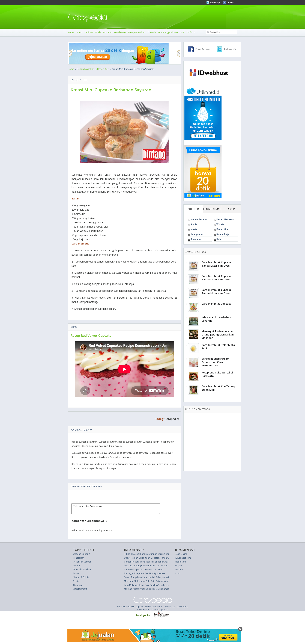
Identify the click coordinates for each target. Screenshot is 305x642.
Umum (76, 565)
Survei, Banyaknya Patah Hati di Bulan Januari (146, 577)
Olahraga (77, 585)
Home (71, 32)
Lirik (182, 32)
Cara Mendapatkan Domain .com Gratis (144, 569)
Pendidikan (78, 557)
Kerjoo (178, 565)
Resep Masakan (136, 32)
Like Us (230, 2)
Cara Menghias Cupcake (216, 303)
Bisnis (193, 224)
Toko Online (181, 553)
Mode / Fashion (103, 32)
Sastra (76, 573)
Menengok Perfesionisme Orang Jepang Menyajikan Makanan (218, 334)
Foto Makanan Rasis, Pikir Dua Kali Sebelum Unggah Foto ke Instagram (159, 585)
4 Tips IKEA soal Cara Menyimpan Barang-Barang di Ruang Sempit (156, 553)
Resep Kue (103, 68)
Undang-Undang (81, 553)
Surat (79, 32)
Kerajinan (195, 239)
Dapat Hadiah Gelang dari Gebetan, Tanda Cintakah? (150, 557)
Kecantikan (222, 229)
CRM (177, 573)
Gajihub (179, 569)
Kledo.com (180, 561)
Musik (193, 229)
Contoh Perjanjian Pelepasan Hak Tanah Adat (146, 561)
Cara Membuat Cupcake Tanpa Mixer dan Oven (216, 264)
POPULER (193, 209)
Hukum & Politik (81, 577)
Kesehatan (120, 32)
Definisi (89, 32)
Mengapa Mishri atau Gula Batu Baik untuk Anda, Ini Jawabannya (156, 581)
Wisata (220, 224)
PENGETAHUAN (212, 209)
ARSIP (231, 209)
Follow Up (214, 2)
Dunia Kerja (222, 234)
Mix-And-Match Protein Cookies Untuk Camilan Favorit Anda (154, 588)
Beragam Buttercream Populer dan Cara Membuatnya (215, 362)
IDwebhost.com (183, 557)
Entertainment (80, 588)
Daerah (152, 32)
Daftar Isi (191, 32)
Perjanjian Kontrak (82, 561)
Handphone (196, 234)
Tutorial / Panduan (82, 569)
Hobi (219, 239)
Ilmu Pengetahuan (168, 32)
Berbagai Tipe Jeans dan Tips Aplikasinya (144, 573)
